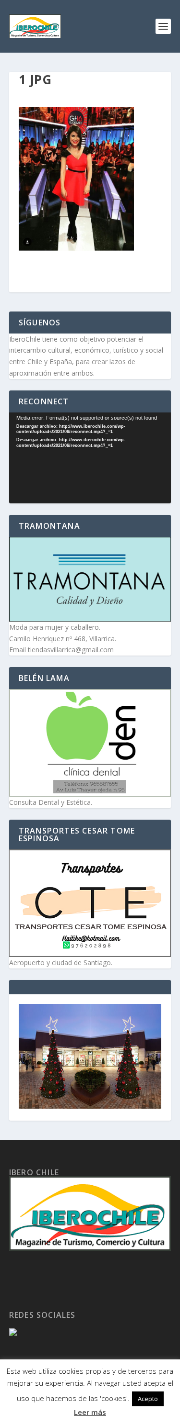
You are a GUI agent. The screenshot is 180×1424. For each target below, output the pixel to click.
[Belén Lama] (90, 743)
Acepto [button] (148, 1398)
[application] (90, 457)
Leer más (90, 1412)
